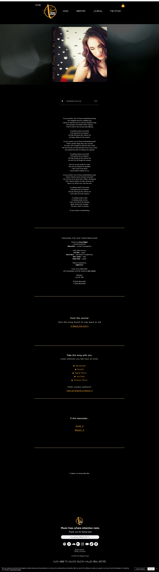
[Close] (157, 569)
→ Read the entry (79, 326)
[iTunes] (69, 544)
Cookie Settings (140, 569)
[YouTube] (87, 544)
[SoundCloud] (73, 544)
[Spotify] (64, 544)
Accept (151, 569)
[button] (123, 5)
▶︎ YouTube (79, 377)
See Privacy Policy (15, 570)
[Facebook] (96, 544)
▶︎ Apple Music (79, 373)
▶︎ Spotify (79, 369)
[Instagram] (82, 544)
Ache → (79, 426)
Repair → (79, 430)
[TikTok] (91, 544)
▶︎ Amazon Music (79, 380)
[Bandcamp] (78, 544)
